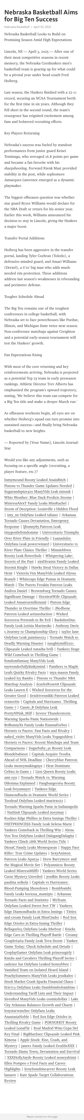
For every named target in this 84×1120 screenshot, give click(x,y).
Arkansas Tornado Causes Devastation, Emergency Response (40, 521)
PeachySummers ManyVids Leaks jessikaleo (38, 975)
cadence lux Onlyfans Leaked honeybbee (36, 964)
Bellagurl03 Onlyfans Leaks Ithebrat (32, 929)
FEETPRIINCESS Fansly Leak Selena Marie (38, 824)
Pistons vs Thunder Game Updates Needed (38, 485)
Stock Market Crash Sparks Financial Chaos (38, 981)
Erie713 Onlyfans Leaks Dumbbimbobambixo (39, 987)
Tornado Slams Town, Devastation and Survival (42, 1051)
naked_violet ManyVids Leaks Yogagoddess (38, 736)
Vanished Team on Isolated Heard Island (36, 970)
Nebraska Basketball (17, 27)
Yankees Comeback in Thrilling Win (32, 830)
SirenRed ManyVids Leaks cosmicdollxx (35, 999)
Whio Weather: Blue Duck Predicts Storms (38, 497)
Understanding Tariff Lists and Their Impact (39, 993)
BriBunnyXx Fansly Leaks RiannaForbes (35, 725)
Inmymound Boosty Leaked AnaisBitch (35, 480)
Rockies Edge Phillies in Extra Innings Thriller (40, 818)
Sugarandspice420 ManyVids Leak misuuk (37, 491)
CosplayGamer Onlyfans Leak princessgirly (38, 952)
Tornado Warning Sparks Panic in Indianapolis (41, 806)
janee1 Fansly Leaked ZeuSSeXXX (47, 1045)
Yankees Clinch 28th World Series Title (35, 841)
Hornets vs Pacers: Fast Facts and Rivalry (37, 730)
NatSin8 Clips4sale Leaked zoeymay (35, 812)
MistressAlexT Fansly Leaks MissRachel (35, 503)
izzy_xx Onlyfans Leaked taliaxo (32, 515)
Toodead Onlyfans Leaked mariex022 (33, 800)
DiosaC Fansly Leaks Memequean (30, 847)
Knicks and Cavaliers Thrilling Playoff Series (39, 958)
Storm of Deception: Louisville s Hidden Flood (41, 509)
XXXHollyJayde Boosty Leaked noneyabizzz (41, 1057)
